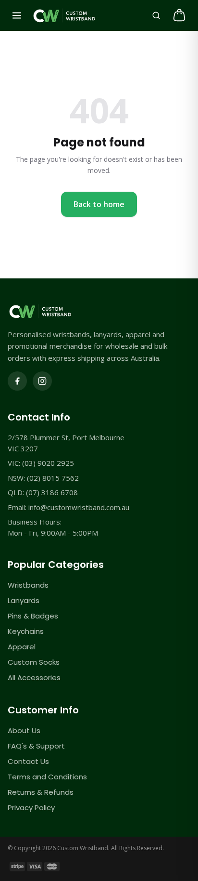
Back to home (99, 204)
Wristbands (28, 585)
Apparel (22, 647)
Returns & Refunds (41, 792)
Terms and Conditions (47, 777)
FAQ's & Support (36, 746)
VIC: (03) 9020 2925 (41, 463)
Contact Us (28, 761)
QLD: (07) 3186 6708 (43, 492)
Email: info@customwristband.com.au (68, 507)
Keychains (26, 631)
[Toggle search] (156, 15)
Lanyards (23, 600)
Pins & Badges (33, 616)
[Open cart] (179, 15)
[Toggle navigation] (17, 15)
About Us (24, 730)
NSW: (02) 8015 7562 (43, 478)
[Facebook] (17, 381)
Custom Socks (34, 662)
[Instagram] (42, 381)
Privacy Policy (31, 807)
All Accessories (34, 677)
